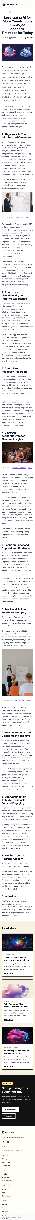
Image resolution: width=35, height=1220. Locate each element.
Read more (8, 973)
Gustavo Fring (19, 217)
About (4, 1189)
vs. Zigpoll (5, 1174)
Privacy (4, 1204)
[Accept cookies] (26, 1217)
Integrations (6, 1162)
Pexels (27, 217)
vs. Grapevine (7, 1181)
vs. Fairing (5, 1177)
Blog (3, 1193)
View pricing (8, 1116)
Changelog (6, 1165)
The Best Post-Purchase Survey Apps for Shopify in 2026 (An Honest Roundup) (16, 960)
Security (5, 1211)
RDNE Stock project (19, 700)
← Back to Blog (6, 12)
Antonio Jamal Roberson (19, 467)
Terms (4, 1208)
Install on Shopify (10, 1110)
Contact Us (6, 1196)
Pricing (4, 1159)
